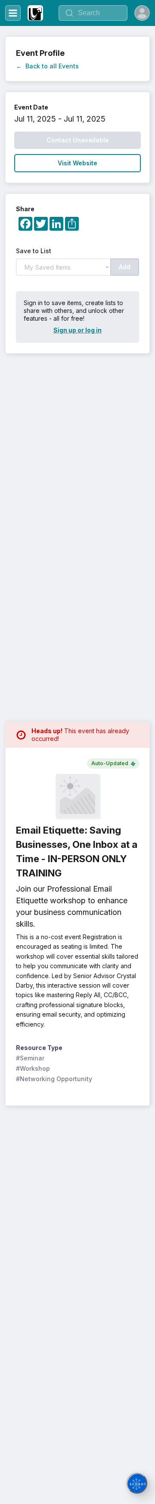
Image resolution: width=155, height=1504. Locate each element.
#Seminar (30, 1058)
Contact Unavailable (77, 140)
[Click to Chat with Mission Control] (137, 1483)
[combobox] (93, 13)
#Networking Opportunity (54, 1078)
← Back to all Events (47, 66)
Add (124, 267)
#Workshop (33, 1068)
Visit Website (77, 163)
